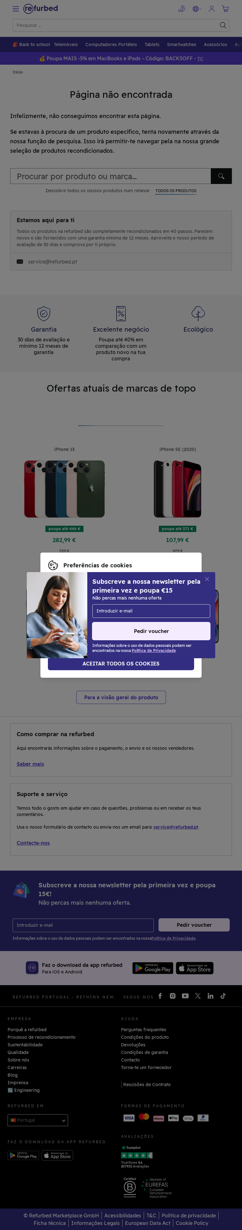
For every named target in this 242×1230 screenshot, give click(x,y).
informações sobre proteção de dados (89, 612)
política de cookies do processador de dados (97, 618)
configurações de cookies (86, 605)
